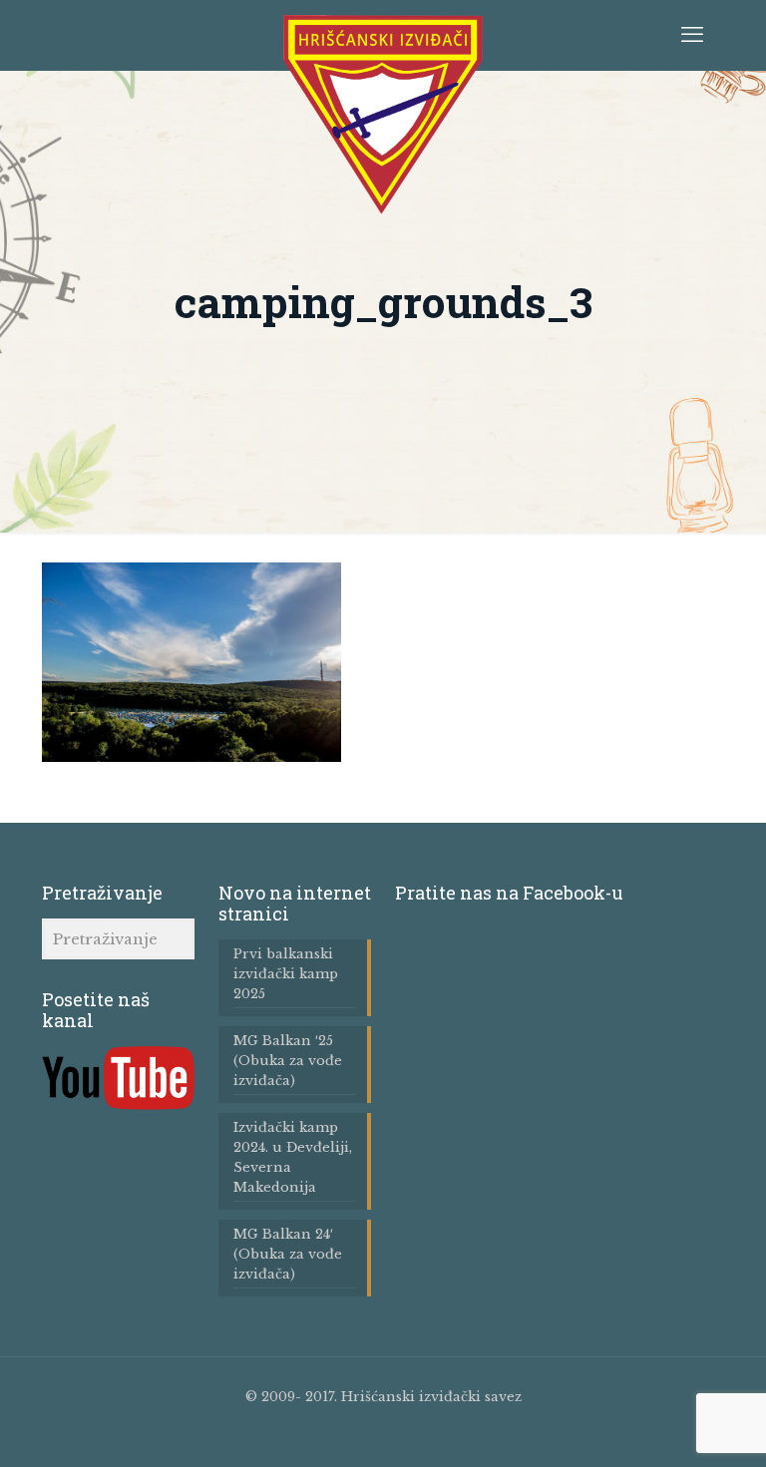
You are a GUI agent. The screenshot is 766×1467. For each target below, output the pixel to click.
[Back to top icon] (684, 1437)
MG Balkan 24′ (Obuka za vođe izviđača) (287, 1254)
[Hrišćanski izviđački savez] (383, 114)
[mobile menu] (692, 35)
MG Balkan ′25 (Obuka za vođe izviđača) (287, 1060)
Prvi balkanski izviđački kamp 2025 (285, 973)
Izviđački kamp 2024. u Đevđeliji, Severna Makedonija (292, 1157)
